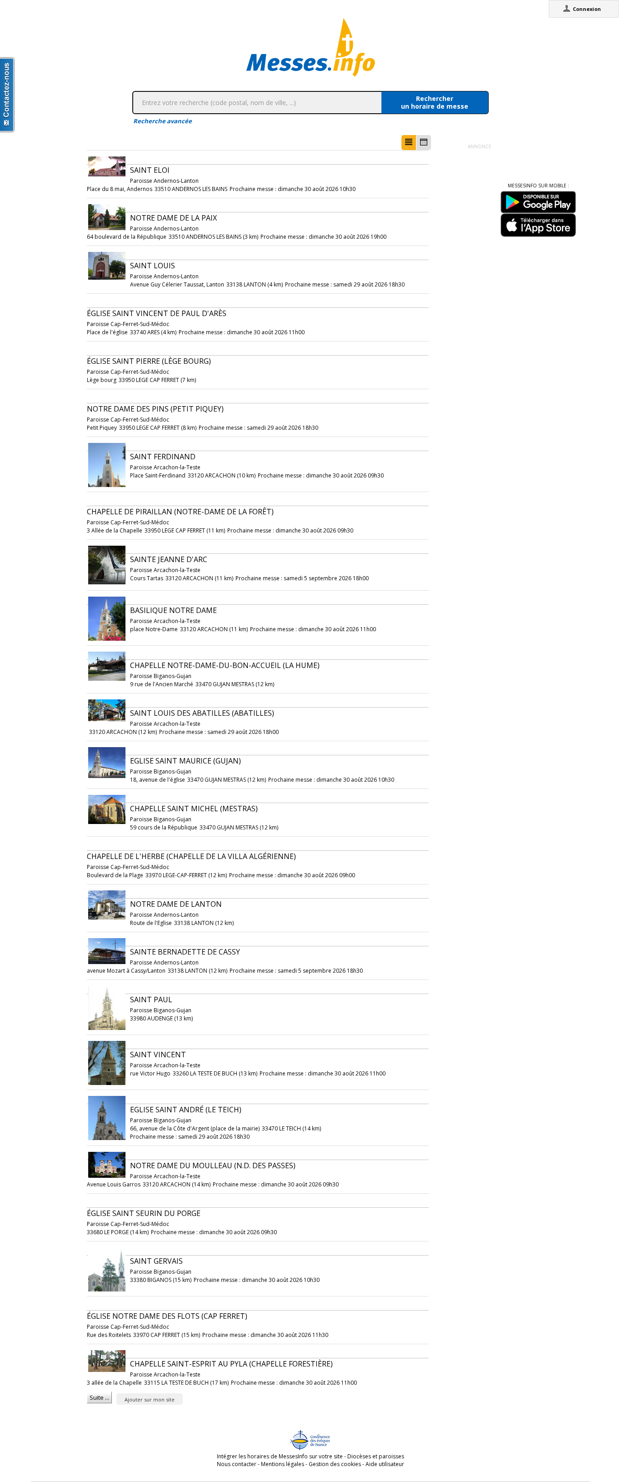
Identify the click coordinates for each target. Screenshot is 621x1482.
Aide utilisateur (385, 1464)
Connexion (587, 8)
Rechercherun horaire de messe (434, 102)
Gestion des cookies (335, 1464)
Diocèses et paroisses (375, 1456)
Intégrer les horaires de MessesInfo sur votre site (280, 1456)
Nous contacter (236, 1464)
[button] (408, 142)
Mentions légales (282, 1464)
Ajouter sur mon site (150, 1399)
